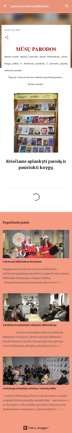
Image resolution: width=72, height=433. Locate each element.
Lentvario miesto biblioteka (29, 6)
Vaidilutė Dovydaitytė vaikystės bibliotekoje (29, 325)
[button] (6, 37)
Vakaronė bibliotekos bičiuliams (22, 261)
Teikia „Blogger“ (38, 427)
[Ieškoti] (67, 5)
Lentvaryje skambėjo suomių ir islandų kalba (29, 388)
